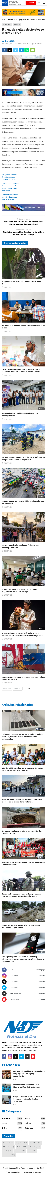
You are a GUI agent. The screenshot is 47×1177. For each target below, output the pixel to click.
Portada (17, 24)
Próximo (17, 689)
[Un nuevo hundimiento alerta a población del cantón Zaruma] (23, 817)
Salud (31, 1151)
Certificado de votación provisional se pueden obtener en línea (10, 197)
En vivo (30, 3)
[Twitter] (21, 1056)
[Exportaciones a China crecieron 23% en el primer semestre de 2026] (23, 659)
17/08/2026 (8, 419)
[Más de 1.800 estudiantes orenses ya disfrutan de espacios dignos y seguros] (23, 754)
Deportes (22, 1143)
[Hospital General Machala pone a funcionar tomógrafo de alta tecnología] (6, 1099)
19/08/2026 (8, 287)
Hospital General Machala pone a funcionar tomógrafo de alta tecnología (27, 1099)
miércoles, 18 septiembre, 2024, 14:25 (16, 44)
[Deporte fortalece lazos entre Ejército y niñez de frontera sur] (6, 1088)
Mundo (35, 1118)
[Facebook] (4, 1056)
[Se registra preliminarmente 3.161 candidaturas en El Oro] (23, 307)
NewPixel (40, 1168)
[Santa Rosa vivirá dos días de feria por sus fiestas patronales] (23, 527)
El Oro (12, 1128)
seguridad (9, 1155)
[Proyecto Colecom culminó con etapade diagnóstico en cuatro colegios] (23, 571)
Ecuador (35, 1143)
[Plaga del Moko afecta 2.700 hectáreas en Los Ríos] (23, 263)
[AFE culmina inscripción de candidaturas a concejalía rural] (23, 395)
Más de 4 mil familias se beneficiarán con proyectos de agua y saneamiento (29, 1073)
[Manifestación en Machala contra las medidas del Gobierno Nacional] (23, 848)
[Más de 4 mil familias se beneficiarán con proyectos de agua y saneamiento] (6, 1074)
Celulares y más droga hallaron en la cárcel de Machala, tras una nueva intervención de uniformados (22, 736)
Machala (35, 1147)
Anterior (7, 689)
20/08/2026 (8, 375)
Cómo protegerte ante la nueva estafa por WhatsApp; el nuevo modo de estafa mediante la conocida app (23, 959)
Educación (8, 1147)
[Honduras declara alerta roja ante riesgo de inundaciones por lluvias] (23, 911)
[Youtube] (33, 1056)
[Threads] (15, 1056)
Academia (8, 1143)
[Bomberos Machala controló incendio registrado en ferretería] (23, 483)
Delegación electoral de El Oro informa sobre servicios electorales (11, 177)
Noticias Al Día (8, 41)
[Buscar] (39, 3)
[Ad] (23, 12)
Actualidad (7, 24)
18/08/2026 (8, 331)
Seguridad (35, 1128)
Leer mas (32, 1050)
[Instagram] (10, 1056)
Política (35, 1123)
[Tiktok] (27, 1056)
